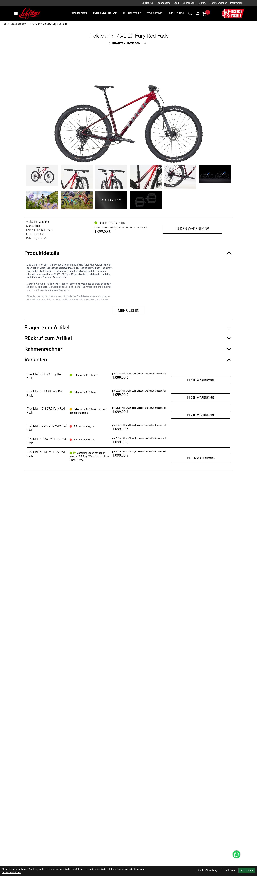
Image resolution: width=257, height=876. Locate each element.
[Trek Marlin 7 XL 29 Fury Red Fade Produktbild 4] (146, 177)
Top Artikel (155, 13)
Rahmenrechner (218, 2)
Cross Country (18, 23)
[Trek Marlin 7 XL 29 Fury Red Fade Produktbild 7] (42, 200)
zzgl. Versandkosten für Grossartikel (130, 227)
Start (176, 2)
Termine (202, 2)
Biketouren (147, 2)
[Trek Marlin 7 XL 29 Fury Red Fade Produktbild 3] (111, 177)
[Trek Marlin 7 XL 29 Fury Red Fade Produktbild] (128, 108)
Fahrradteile (132, 13)
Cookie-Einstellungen (208, 870)
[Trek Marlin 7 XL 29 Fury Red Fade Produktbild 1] (42, 177)
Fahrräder (79, 13)
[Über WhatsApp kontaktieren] (236, 854)
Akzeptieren (247, 870)
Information (236, 2)
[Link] (16, 13)
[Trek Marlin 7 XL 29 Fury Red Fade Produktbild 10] (146, 200)
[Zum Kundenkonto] (198, 13)
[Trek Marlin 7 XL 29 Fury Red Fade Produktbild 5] (180, 177)
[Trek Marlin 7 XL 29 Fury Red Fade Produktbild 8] (77, 200)
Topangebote (163, 2)
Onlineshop (188, 2)
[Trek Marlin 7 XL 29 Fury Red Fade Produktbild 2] (77, 177)
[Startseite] (5, 24)
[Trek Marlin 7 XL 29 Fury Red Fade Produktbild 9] (111, 200)
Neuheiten (176, 13)
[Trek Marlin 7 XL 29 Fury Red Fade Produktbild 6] (215, 177)
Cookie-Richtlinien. (11, 872)
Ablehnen (230, 870)
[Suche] (190, 13)
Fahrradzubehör (105, 13)
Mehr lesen (128, 311)
